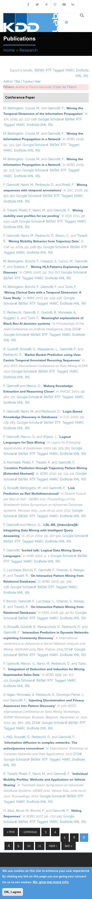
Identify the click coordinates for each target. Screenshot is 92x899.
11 (39, 846)
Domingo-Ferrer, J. (70, 695)
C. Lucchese (12, 570)
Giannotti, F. (56, 108)
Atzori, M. (22, 810)
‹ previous (29, 832)
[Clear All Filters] (64, 87)
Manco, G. (33, 386)
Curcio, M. (66, 261)
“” (43, 241)
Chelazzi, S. (48, 261)
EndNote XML (37, 125)
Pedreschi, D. (44, 184)
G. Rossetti (11, 488)
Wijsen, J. (50, 437)
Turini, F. (70, 287)
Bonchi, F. (32, 261)
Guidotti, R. (49, 312)
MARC (70, 70)
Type (26, 81)
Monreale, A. (67, 312)
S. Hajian (9, 695)
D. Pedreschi (12, 312)
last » (68, 846)
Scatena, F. (20, 267)
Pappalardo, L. (48, 349)
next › (53, 846)
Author (8, 81)
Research (28, 50)
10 (29, 846)
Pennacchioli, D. (49, 627)
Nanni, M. (27, 184)
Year (37, 81)
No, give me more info (51, 882)
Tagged (58, 70)
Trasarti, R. (43, 462)
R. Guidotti (10, 349)
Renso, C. (62, 235)
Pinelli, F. (68, 184)
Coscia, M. (32, 108)
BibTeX (39, 70)
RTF (49, 70)
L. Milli (8, 737)
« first (11, 832)
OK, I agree (12, 892)
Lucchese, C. (45, 601)
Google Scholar (51, 119)
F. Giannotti (11, 184)
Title (17, 81)
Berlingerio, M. (30, 488)
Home (9, 50)
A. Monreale (12, 462)
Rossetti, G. (28, 349)
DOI (77, 329)
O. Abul (8, 810)
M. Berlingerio (13, 108)
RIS (86, 76)
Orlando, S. (64, 570)
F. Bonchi (10, 601)
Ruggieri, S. (11, 318)
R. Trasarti (10, 210)
